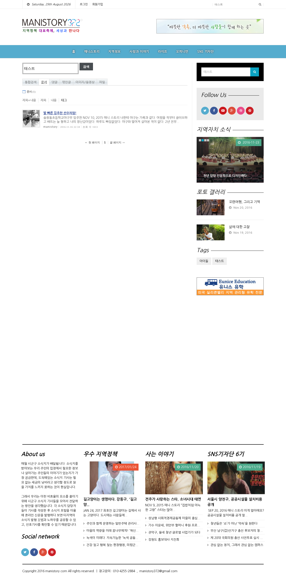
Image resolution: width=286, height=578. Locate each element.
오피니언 (182, 51)
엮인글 (66, 82)
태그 (64, 100)
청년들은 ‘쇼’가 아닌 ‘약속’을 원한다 (233, 523)
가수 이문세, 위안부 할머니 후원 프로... (174, 525)
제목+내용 (29, 100)
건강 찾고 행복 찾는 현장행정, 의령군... (112, 545)
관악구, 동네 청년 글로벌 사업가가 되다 (174, 532)
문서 (44, 82)
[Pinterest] (250, 111)
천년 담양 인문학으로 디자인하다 (225, 175)
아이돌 (204, 261)
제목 (43, 100)
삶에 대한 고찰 (239, 226)
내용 (54, 100)
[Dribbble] (241, 111)
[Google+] (232, 111)
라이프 (162, 51)
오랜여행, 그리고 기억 (244, 201)
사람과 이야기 (139, 51)
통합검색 (30, 82)
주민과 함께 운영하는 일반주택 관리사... (112, 523)
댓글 (54, 82)
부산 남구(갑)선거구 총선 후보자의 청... (236, 530)
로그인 (84, 4)
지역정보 (114, 51)
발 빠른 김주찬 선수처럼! (59, 113)
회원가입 (97, 4)
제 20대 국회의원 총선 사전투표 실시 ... (236, 537)
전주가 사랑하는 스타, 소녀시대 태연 (173, 499)
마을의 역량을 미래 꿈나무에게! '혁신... (112, 530)
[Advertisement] (230, 371)
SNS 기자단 (205, 51)
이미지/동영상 (85, 82)
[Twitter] (205, 111)
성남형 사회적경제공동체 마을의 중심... (174, 518)
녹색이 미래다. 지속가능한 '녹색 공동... (112, 537)
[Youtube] (223, 111)
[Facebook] (214, 111)
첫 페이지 (94, 142)
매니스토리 (92, 51)
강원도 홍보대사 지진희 (163, 539)
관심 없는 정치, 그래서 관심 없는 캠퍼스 (236, 545)
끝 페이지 (115, 142)
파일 (102, 82)
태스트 (219, 261)
